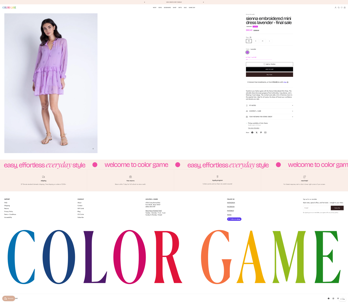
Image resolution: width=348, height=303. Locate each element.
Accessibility (8, 217)
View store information (253, 128)
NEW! (154, 7)
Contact (80, 206)
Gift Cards (81, 208)
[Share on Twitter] (257, 132)
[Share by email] (265, 132)
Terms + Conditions (10, 214)
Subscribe (81, 217)
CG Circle (81, 214)
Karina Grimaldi (250, 14)
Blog (79, 211)
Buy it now (269, 74)
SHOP (174, 7)
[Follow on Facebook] (329, 298)
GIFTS (180, 7)
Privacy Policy (8, 211)
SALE (185, 7)
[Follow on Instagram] (333, 298)
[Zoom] (93, 149)
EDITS (160, 7)
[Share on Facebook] (252, 132)
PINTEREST (230, 211)
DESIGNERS (167, 7)
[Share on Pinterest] (261, 132)
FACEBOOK (231, 207)
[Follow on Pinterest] (338, 298)
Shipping (7, 206)
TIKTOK (229, 215)
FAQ (5, 203)
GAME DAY (192, 7)
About (79, 203)
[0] (341, 7)
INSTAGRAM (231, 203)
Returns (6, 208)
